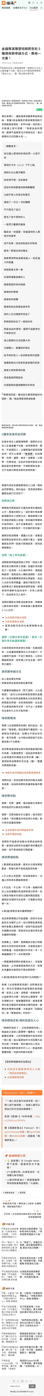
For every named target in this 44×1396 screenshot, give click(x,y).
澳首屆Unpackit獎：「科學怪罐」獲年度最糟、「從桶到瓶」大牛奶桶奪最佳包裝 (31, 1363)
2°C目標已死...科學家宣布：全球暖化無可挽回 (23, 1173)
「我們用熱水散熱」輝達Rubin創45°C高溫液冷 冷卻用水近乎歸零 (31, 1323)
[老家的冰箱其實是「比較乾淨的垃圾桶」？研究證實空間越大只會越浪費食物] (10, 1233)
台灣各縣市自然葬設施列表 (19, 830)
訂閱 (32, 1386)
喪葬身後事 (9, 1192)
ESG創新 (34, 7)
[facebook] (29, 3)
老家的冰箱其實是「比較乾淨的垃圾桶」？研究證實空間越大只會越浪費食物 (31, 1231)
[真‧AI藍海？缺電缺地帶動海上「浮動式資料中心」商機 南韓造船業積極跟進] (10, 1297)
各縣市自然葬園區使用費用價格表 (23, 772)
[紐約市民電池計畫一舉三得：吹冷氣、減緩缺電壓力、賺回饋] (10, 1351)
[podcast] (33, 3)
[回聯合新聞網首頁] (3, 3)
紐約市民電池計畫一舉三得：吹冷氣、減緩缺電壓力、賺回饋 (31, 1350)
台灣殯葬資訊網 (15, 1077)
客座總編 (6, 7)
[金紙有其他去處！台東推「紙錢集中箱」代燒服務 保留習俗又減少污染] (10, 1262)
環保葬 (22, 1192)
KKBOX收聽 (18, 1135)
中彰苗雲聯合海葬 (14, 621)
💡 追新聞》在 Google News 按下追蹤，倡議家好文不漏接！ (23, 1164)
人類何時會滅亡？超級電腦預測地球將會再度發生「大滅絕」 (23, 1181)
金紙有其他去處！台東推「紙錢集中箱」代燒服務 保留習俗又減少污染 (31, 1261)
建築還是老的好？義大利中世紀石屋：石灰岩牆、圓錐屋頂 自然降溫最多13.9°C (31, 1336)
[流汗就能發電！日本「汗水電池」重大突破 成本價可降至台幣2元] (10, 1310)
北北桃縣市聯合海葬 (15, 617)
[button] (41, 3)
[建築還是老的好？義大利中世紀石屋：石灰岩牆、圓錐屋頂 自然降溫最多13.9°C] (10, 1337)
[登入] (37, 3)
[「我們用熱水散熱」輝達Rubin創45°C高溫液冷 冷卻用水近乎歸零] (10, 1324)
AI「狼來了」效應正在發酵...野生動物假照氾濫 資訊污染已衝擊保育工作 (31, 1245)
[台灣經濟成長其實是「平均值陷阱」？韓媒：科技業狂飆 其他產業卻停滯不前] (10, 1275)
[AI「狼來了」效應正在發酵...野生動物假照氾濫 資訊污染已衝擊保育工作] (10, 1246)
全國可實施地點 (13, 834)
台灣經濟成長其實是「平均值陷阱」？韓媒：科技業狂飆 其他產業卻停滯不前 (30, 1274)
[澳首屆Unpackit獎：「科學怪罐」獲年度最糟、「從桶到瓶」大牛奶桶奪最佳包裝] (10, 1364)
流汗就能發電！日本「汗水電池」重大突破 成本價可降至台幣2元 (31, 1309)
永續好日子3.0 (20, 7)
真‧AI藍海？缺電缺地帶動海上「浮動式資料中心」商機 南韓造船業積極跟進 (31, 1296)
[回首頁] (9, 3)
